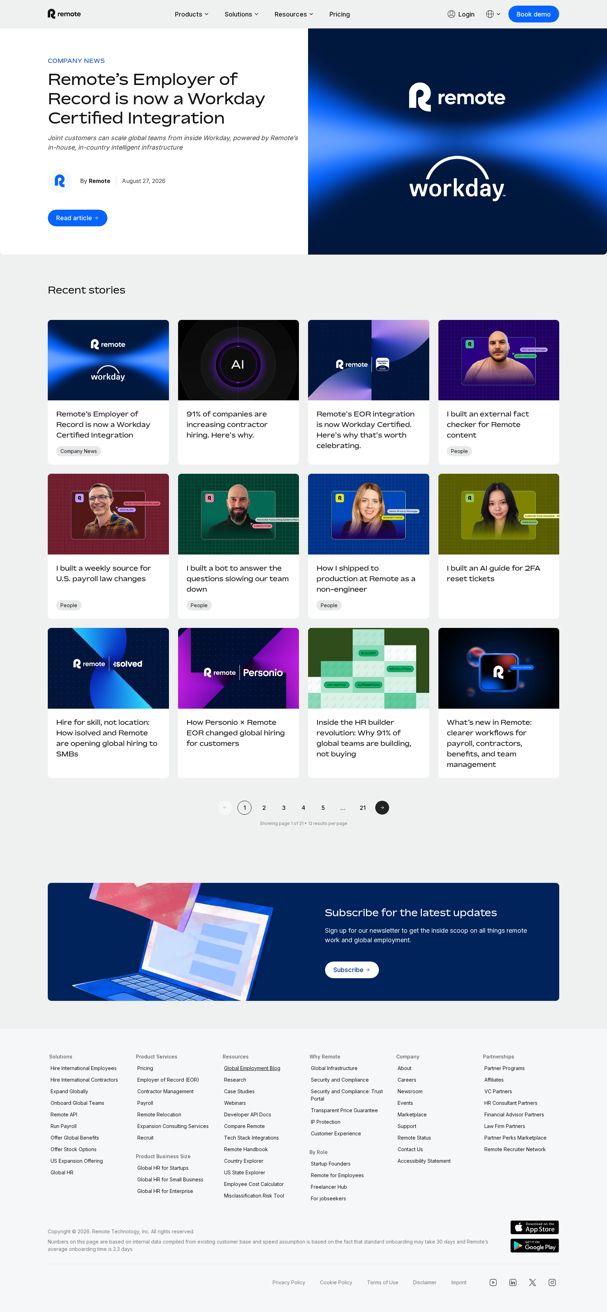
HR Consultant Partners (510, 1103)
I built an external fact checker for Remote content (488, 424)
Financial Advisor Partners (514, 1114)
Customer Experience (336, 1133)
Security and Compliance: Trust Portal (347, 1095)
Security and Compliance (340, 1080)
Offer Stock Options (74, 1149)
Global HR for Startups (163, 1168)
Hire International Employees (84, 1068)
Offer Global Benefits (75, 1138)
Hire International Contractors (84, 1080)
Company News (76, 60)
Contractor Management (165, 1091)
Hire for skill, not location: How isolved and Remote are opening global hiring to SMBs (106, 738)
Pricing (339, 14)
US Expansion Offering (77, 1161)
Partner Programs (504, 1068)
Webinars (235, 1103)
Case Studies (239, 1091)
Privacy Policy (289, 1282)
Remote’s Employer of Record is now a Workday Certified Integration (156, 98)
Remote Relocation (159, 1114)
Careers (407, 1080)
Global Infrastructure (334, 1068)
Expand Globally (69, 1091)
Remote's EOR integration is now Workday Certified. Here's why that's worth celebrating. (365, 429)
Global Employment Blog (252, 1068)
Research (235, 1080)
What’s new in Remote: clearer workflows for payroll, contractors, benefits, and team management (489, 743)
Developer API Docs (247, 1114)
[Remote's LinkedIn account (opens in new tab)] (513, 1282)
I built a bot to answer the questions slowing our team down (238, 578)
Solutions (238, 14)
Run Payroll (64, 1126)
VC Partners (498, 1091)
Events (405, 1103)
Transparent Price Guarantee (344, 1110)
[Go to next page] (382, 808)
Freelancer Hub (329, 1187)
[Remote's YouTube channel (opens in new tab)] (493, 1282)
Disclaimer (425, 1282)
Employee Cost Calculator (254, 1184)
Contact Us (410, 1149)
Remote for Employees (337, 1175)
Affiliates (494, 1080)
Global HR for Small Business (170, 1179)
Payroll (145, 1103)
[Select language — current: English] (493, 14)
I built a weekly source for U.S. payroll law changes (103, 573)
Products (188, 14)
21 (363, 807)
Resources (291, 14)
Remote (99, 180)
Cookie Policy (336, 1282)
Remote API (64, 1114)
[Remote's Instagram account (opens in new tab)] (552, 1282)
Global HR (62, 1172)
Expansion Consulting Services (173, 1126)
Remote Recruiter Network (515, 1149)
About (404, 1068)
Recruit (145, 1138)
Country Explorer (243, 1161)
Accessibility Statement (424, 1161)
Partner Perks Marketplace (515, 1138)
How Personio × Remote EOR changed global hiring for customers (236, 733)
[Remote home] (64, 14)
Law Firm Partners (504, 1126)
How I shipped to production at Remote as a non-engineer (366, 578)
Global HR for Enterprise (165, 1191)
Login (466, 14)
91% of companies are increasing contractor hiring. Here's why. (227, 424)
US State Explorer (244, 1172)
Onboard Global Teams (77, 1103)
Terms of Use (382, 1282)
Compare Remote (244, 1126)
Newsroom (410, 1091)
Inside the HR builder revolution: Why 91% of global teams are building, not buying (363, 738)
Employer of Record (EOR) (168, 1080)
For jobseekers (328, 1198)
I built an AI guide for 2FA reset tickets (493, 573)
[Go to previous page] (225, 808)
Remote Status (414, 1138)
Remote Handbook (246, 1149)
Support (407, 1126)
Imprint (458, 1282)
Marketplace (412, 1114)
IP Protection (325, 1122)
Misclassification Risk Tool (254, 1196)
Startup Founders (331, 1164)
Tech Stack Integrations (251, 1138)
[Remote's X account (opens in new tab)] (533, 1282)
